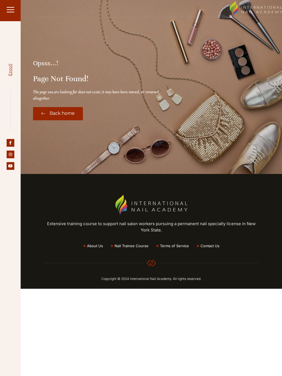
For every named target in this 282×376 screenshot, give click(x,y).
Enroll (10, 70)
